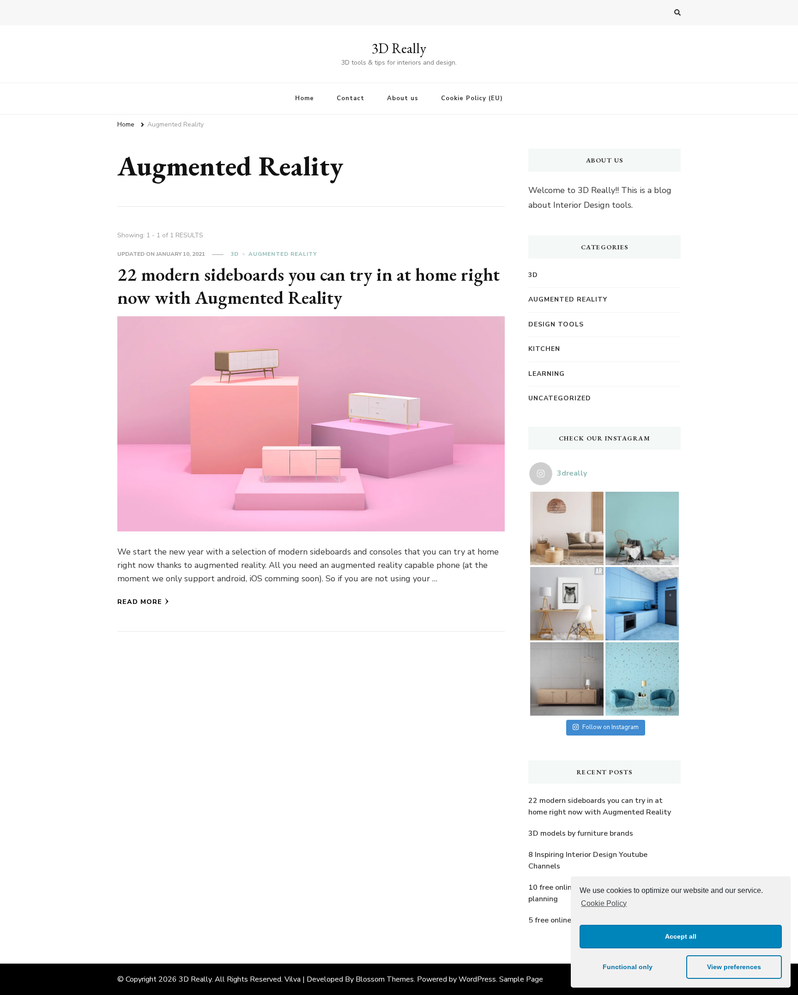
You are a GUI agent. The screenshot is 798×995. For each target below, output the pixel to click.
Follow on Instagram (610, 727)
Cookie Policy (604, 903)
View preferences (734, 967)
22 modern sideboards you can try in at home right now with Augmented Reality (308, 285)
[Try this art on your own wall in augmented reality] (567, 603)
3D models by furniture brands (580, 833)
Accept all (680, 936)
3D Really (399, 48)
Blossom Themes (385, 979)
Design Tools (556, 324)
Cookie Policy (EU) (472, 98)
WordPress (477, 979)
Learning (546, 373)
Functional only (628, 967)
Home (304, 98)
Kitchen (544, 348)
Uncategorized (559, 398)
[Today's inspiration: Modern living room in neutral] (567, 528)
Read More (139, 601)
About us (402, 98)
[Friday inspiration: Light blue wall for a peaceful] (642, 528)
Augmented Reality (282, 254)
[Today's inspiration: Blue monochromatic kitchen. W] (642, 603)
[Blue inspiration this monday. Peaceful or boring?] (642, 679)
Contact (350, 98)
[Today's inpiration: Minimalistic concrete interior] (567, 679)
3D (234, 254)
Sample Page (521, 979)
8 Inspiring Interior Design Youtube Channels (587, 861)
